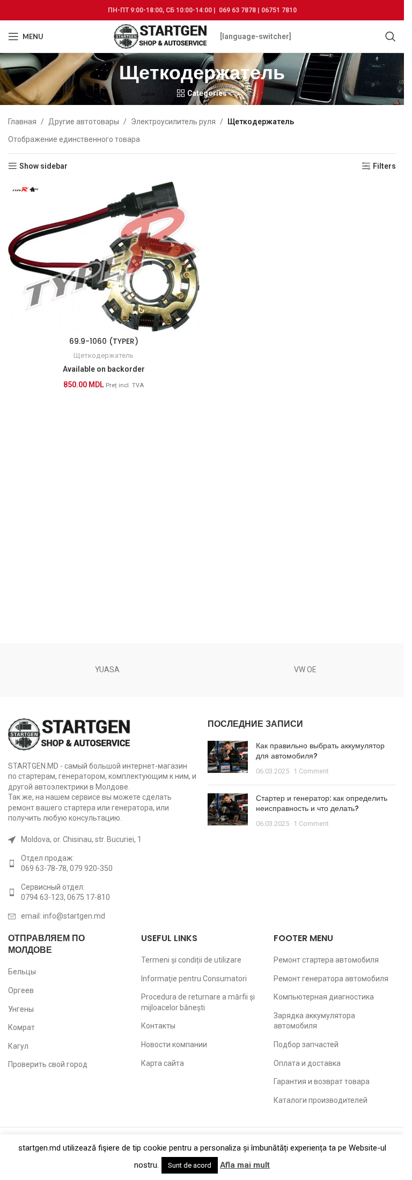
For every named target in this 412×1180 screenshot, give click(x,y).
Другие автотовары (83, 121)
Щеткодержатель (103, 355)
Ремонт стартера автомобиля (326, 960)
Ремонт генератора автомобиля (331, 978)
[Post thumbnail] (228, 759)
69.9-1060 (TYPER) (103, 341)
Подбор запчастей (306, 1044)
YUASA (107, 669)
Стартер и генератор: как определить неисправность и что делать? (321, 803)
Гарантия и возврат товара (322, 1081)
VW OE (305, 669)
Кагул (18, 1046)
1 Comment (311, 771)
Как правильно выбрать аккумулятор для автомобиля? (320, 751)
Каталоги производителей (320, 1100)
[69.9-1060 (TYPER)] (104, 257)
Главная (22, 121)
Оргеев (21, 990)
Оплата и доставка (307, 1063)
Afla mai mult (245, 1165)
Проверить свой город (47, 1064)
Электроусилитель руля (173, 121)
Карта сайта (162, 1063)
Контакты (158, 1025)
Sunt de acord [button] (189, 1165)
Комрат (21, 1027)
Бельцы (22, 971)
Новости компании (174, 1044)
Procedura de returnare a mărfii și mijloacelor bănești (198, 1002)
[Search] (390, 36)
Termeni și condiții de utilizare (191, 960)
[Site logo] (161, 36)
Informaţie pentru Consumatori (194, 978)
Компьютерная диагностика (324, 997)
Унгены (21, 1009)
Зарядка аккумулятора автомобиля (314, 1021)
